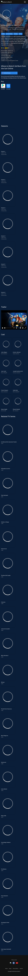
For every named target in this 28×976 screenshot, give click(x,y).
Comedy (15, 33)
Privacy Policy (15, 968)
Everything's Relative (6, 842)
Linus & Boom (4, 789)
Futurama (3, 602)
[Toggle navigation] (25, 2)
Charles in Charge (5, 522)
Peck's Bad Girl (4, 895)
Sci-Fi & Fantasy (9, 33)
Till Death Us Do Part (5, 468)
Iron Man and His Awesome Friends (9, 442)
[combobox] (9, 73)
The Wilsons (3, 869)
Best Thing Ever (4, 735)
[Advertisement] (14, 109)
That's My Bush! (4, 495)
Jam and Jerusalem (5, 628)
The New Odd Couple (5, 575)
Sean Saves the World (6, 949)
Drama (20, 33)
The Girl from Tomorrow (6, 709)
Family (3, 33)
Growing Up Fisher (5, 922)
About (10, 968)
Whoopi (2, 682)
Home (6, 968)
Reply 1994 (3, 815)
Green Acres (4, 548)
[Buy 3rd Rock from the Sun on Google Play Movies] (3, 86)
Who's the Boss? (4, 655)
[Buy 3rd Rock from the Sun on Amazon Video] (8, 86)
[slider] (8, 328)
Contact (21, 968)
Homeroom (3, 762)
